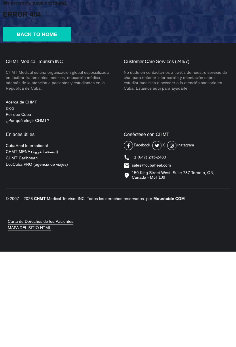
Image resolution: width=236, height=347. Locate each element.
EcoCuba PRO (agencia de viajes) (37, 164)
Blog (10, 108)
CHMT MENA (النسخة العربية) (32, 151)
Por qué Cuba (18, 114)
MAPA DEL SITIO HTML (29, 227)
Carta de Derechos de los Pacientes (40, 221)
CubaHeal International (27, 145)
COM (180, 198)
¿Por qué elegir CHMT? (27, 120)
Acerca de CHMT (21, 102)
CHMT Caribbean (22, 158)
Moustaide (163, 198)
